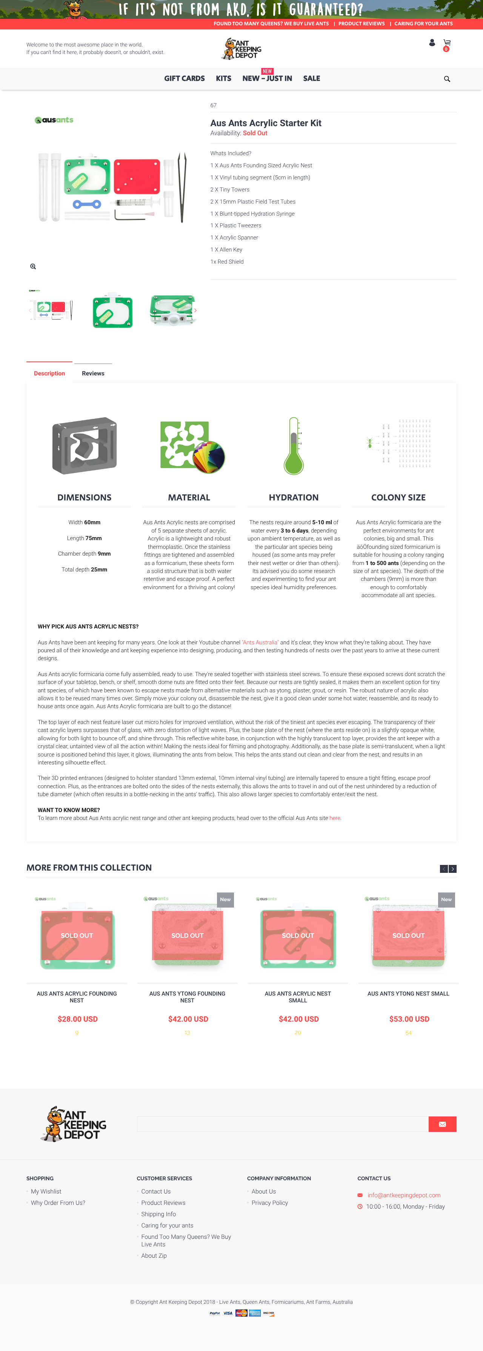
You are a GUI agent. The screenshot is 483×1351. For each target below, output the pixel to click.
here (334, 818)
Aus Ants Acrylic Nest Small (298, 997)
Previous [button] (30, 310)
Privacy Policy (270, 1202)
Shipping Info (159, 1214)
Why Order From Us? (58, 1202)
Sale (311, 78)
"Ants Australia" (260, 642)
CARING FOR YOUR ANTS (424, 24)
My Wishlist (46, 1191)
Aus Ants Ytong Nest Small (408, 993)
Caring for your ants (168, 1225)
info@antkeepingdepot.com (404, 1195)
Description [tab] (49, 373)
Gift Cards (184, 78)
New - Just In (267, 76)
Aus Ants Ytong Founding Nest (187, 997)
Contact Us (156, 1191)
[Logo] (241, 48)
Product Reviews (164, 1202)
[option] (51, 310)
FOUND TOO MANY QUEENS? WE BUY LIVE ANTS (271, 24)
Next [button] (195, 310)
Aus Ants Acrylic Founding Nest (77, 997)
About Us (264, 1191)
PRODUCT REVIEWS (361, 24)
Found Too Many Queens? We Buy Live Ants (186, 1240)
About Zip (154, 1255)
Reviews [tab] (93, 373)
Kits (223, 78)
